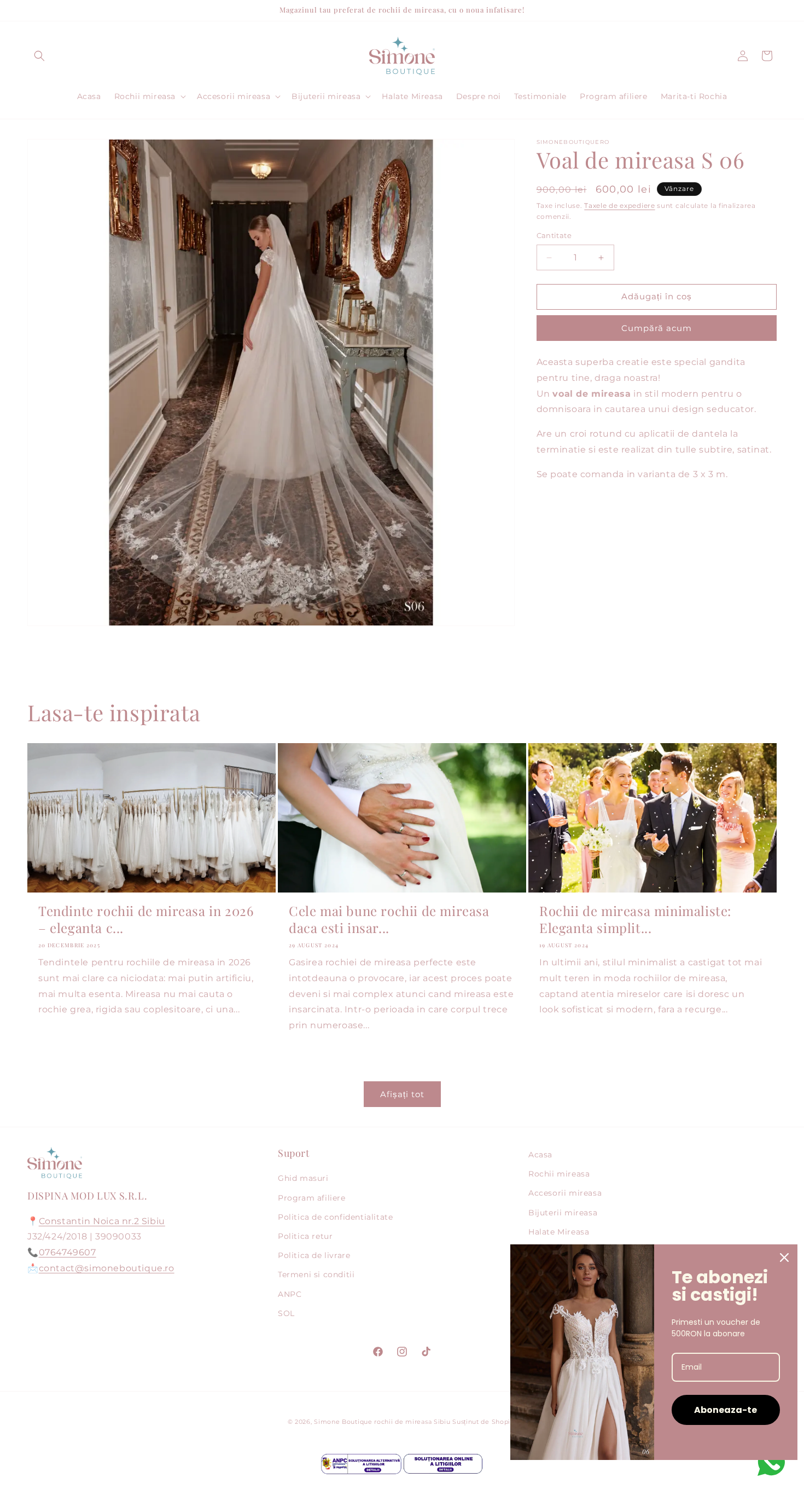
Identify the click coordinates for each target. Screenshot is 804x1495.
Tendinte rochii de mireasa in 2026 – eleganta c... (145, 919)
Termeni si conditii (316, 1274)
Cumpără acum (656, 328)
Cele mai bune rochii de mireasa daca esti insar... (389, 919)
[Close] (784, 1257)
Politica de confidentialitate (335, 1217)
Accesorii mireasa (565, 1193)
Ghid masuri (303, 1178)
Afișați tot (402, 1094)
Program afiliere (312, 1198)
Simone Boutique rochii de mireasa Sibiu (382, 1422)
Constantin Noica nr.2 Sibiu (102, 1221)
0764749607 (67, 1252)
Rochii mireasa (559, 1174)
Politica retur (305, 1236)
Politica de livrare (314, 1255)
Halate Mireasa (558, 1232)
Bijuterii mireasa (562, 1213)
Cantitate (554, 235)
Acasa (540, 1155)
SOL (286, 1313)
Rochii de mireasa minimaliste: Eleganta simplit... (635, 919)
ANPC (289, 1294)
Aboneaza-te (725, 1410)
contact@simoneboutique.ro (106, 1268)
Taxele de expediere (619, 205)
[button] (39, 56)
